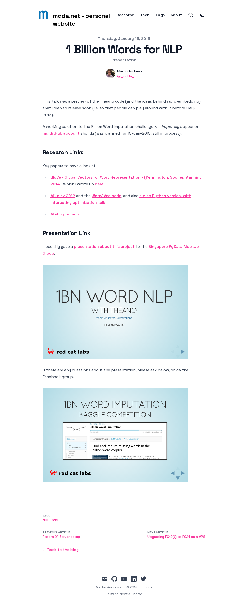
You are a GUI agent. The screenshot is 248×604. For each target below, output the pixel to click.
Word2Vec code (106, 195)
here (99, 184)
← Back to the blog (61, 549)
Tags (160, 15)
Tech (145, 15)
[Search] (191, 15)
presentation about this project (104, 246)
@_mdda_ (125, 76)
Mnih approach (64, 214)
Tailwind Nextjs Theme (124, 594)
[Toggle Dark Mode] (202, 15)
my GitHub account (61, 133)
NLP (46, 520)
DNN (55, 520)
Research (125, 15)
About (176, 15)
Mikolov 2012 (62, 195)
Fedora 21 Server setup (61, 537)
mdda (148, 587)
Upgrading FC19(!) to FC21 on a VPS (176, 537)
